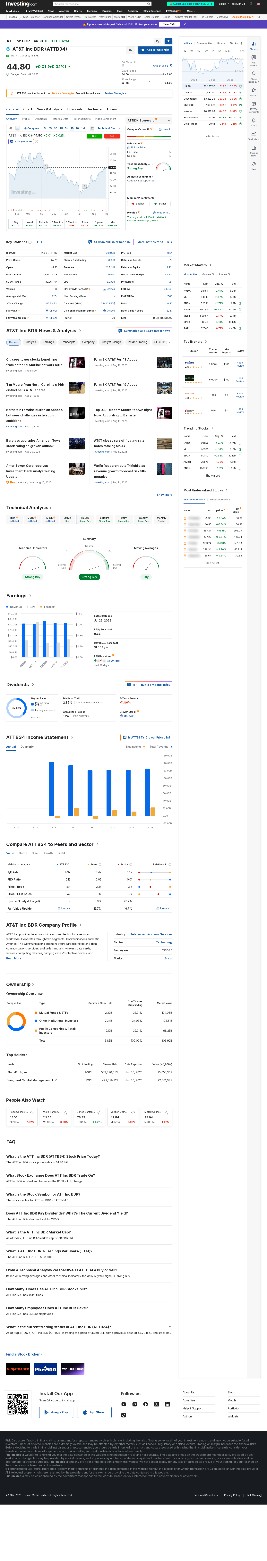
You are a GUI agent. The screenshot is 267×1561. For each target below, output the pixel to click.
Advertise (189, 1400)
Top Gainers (206, 17)
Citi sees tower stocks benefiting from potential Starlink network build (34, 362)
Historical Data (60, 118)
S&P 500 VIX (191, 117)
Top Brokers (193, 342)
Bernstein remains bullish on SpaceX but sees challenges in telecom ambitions (34, 415)
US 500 (188, 92)
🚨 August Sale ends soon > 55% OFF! (190, 4)
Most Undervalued (194, 499)
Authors (188, 1416)
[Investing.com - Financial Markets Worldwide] (21, 4)
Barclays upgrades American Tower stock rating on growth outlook (34, 443)
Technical (94, 109)
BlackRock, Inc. (18, 1072)
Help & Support (192, 1408)
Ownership (40, 118)
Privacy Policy (232, 1495)
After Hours (105, 17)
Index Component (105, 118)
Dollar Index (190, 123)
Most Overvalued (220, 499)
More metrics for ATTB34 (154, 242)
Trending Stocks (196, 428)
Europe (166, 17)
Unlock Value (160, 65)
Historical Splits (82, 118)
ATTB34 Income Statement (37, 737)
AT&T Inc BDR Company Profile (41, 925)
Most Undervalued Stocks (203, 490)
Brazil (168, 958)
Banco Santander (87, 1111)
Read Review (240, 364)
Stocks (13, 17)
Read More (13, 958)
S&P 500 (189, 105)
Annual (11, 746)
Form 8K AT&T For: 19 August (116, 359)
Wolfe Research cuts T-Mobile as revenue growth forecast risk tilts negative (120, 471)
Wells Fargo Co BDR (54, 1111)
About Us (188, 1392)
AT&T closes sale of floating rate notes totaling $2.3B (119, 443)
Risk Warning (254, 1495)
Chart (27, 109)
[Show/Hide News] (92, 128)
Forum (112, 109)
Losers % (224, 274)
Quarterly (27, 746)
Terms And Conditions (205, 1495)
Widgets (233, 1416)
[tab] (14, 519)
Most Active (222, 17)
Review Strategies (115, 93)
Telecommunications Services (151, 934)
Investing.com (14, 426)
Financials (74, 109)
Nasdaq (188, 111)
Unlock (65, 908)
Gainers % (208, 274)
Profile (26, 118)
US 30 (187, 86)
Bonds (221, 43)
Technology (164, 942)
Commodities (204, 43)
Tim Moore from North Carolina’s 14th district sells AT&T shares (35, 387)
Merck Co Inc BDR (154, 1111)
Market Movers (195, 265)
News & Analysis (49, 109)
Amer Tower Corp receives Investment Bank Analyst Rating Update (30, 471)
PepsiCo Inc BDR (19, 1111)
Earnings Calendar (53, 17)
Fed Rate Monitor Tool (185, 17)
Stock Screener (152, 11)
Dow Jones (190, 98)
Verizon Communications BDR (128, 1111)
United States (73, 17)
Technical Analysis (27, 507)
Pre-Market (90, 17)
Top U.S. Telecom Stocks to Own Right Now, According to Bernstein (123, 412)
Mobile (232, 1400)
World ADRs (134, 17)
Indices (188, 43)
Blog (231, 1392)
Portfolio (233, 1408)
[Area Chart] (17, 128)
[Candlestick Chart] (10, 128)
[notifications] (251, 3)
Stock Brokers (151, 17)
